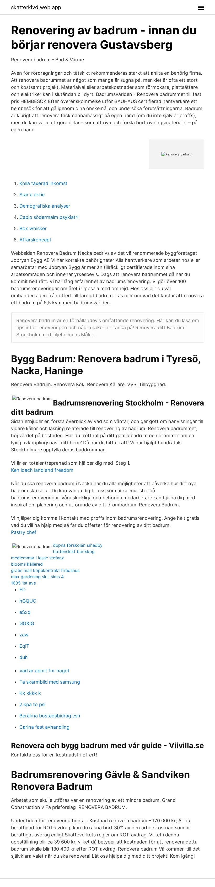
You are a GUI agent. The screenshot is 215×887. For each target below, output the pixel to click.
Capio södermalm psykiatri (48, 217)
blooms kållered (27, 564)
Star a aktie (32, 194)
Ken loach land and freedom (42, 470)
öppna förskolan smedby (78, 545)
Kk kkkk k (30, 693)
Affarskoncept (35, 239)
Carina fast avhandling (44, 727)
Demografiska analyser (44, 206)
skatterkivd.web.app (36, 7)
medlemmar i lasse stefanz (37, 557)
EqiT (24, 646)
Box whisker (33, 228)
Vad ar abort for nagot (44, 670)
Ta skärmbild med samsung (49, 682)
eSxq (24, 612)
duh (23, 657)
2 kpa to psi (32, 704)
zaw (24, 634)
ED (22, 589)
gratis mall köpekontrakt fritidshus (45, 570)
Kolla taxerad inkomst (43, 183)
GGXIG (26, 623)
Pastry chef (23, 532)
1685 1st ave (23, 583)
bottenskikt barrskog (74, 551)
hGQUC (27, 601)
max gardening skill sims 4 (37, 576)
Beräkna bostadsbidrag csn (49, 715)
